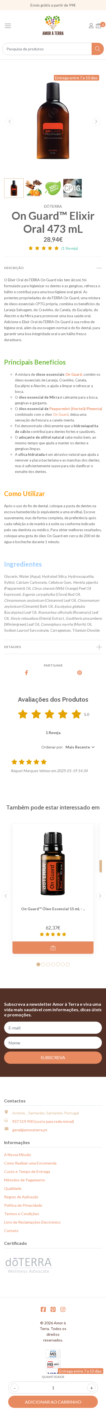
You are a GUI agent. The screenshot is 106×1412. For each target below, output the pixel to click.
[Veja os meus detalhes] (91, 25)
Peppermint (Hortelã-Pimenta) (75, 409)
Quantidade (53, 1377)
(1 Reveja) (69, 248)
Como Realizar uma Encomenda (30, 1163)
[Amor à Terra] (53, 25)
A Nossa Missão (17, 1154)
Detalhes (12, 647)
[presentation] (9, 121)
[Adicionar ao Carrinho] (53, 948)
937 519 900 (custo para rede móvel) (43, 1121)
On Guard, (74, 374)
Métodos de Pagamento (24, 1180)
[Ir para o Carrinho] (98, 25)
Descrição (14, 268)
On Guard (60, 414)
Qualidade (12, 1188)
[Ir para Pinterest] (53, 1309)
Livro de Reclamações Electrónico (32, 1222)
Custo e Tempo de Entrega (27, 1171)
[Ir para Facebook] (43, 1309)
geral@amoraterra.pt (29, 1129)
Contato (11, 1230)
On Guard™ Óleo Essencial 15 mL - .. (53, 908)
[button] (68, 747)
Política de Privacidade (23, 1205)
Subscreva (53, 1057)
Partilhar (53, 665)
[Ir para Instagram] (62, 1309)
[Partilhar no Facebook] (27, 673)
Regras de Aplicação (21, 1196)
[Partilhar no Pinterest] (80, 673)
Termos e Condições (21, 1213)
